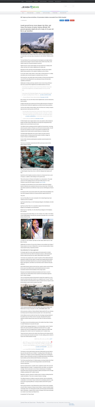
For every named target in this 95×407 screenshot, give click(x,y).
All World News (50, 1)
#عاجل (51, 338)
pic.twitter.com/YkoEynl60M (41, 346)
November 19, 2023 (44, 97)
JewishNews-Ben (24, 20)
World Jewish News (29, 1)
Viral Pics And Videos (43, 1)
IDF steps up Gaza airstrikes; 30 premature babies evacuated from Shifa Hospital (43, 17)
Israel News (36, 1)
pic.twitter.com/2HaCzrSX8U (45, 94)
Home (22, 2)
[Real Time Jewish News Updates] (30, 7)
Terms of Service (71, 404)
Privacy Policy (71, 403)
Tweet (62, 20)
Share (68, 20)
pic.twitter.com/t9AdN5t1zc (31, 116)
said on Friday (42, 182)
